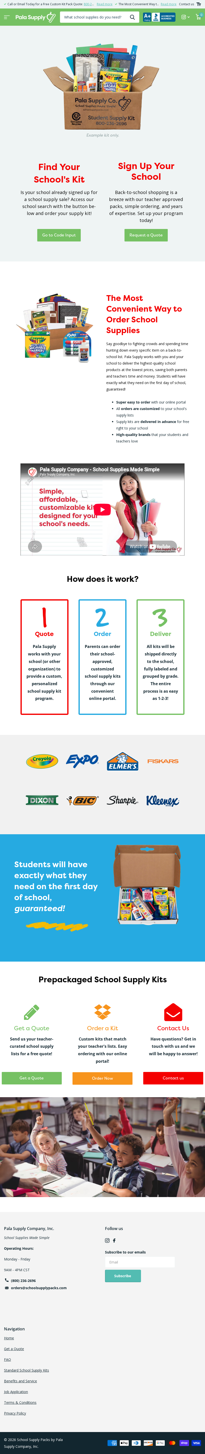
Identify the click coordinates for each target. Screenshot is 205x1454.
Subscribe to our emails (125, 1252)
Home (9, 1338)
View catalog (6, 15)
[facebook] (114, 1240)
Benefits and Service (20, 1381)
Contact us (186, 4)
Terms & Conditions (20, 1402)
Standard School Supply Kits (26, 1370)
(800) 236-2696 (23, 1280)
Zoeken (132, 17)
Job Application (16, 1391)
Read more (104, 4)
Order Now (102, 1078)
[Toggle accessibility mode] (198, 4)
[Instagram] (107, 1240)
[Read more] (186, 17)
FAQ (7, 1359)
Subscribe (123, 1275)
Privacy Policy (15, 1413)
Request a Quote (146, 235)
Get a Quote (32, 1078)
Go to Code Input (59, 235)
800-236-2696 (93, 4)
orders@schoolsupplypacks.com (39, 1287)
